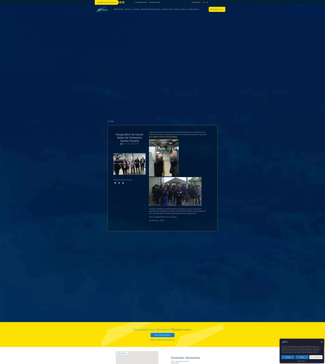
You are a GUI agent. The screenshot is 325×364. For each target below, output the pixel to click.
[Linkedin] (123, 2)
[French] (207, 2)
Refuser (302, 357)
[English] (204, 2)
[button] (321, 342)
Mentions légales (301, 361)
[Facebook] (120, 2)
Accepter (287, 357)
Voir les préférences (316, 357)
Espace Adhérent (196, 2)
